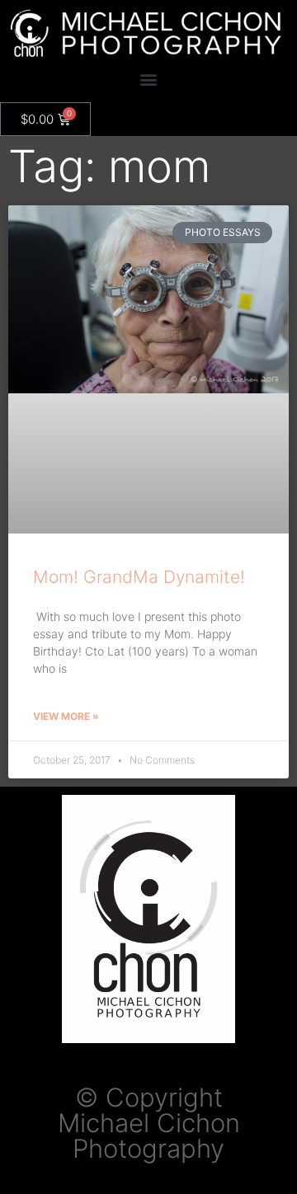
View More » (66, 716)
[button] (149, 79)
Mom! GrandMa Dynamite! (139, 576)
